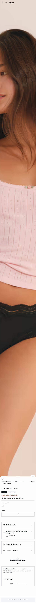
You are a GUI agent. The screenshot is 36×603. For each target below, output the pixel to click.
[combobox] (18, 514)
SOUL (2, 479)
